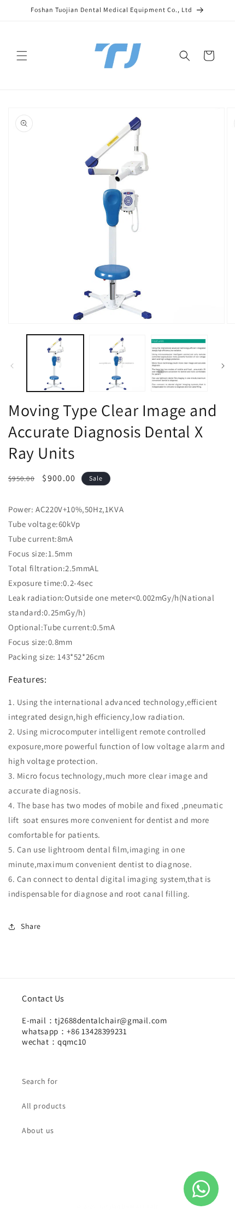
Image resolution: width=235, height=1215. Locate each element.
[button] (22, 56)
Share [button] (31, 926)
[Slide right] (223, 366)
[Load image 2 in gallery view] (117, 363)
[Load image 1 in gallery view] (55, 363)
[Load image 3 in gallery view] (179, 363)
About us (38, 1130)
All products (44, 1106)
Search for (40, 1081)
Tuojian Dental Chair (128, 1206)
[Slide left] (12, 366)
